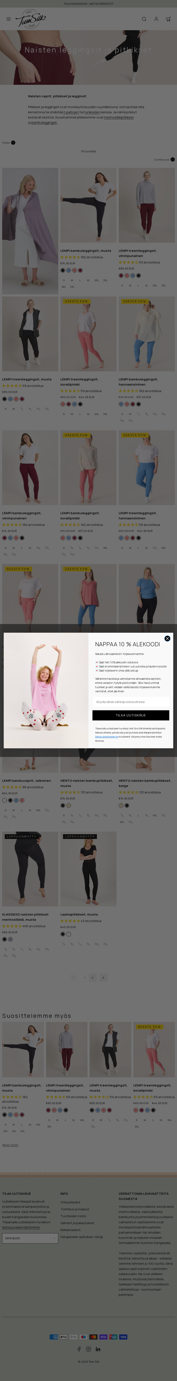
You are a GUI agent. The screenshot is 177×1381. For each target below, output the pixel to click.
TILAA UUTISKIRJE (131, 715)
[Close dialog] (167, 638)
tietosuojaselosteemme (107, 736)
